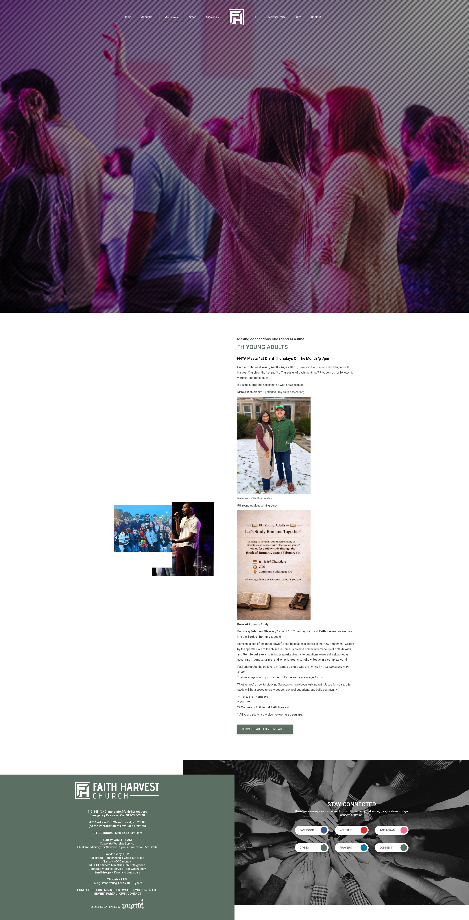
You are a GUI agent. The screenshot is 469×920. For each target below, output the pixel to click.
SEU (153, 890)
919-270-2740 (135, 815)
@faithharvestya (261, 498)
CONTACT (134, 893)
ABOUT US (95, 890)
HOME (81, 890)
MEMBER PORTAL (105, 893)
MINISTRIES (112, 890)
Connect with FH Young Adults (265, 729)
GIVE (122, 893)
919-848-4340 (96, 811)
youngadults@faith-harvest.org (284, 392)
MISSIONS (141, 890)
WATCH (127, 890)
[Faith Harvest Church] (236, 17)
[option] (234, 156)
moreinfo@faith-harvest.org (127, 811)
